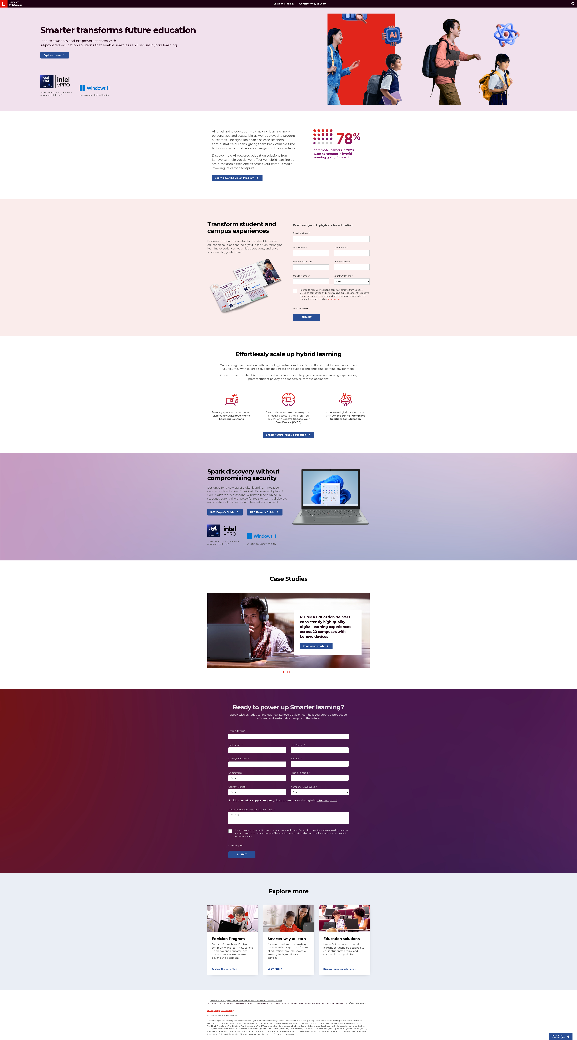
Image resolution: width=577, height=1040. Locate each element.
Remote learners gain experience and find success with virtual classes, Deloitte (246, 1001)
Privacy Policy (213, 1010)
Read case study (313, 646)
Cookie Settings (227, 1010)
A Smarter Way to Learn (312, 3)
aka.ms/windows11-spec (354, 1003)
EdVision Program (284, 3)
